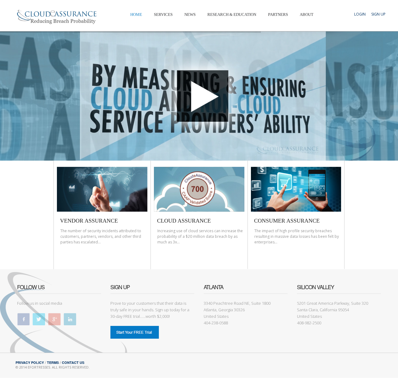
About (306, 14)
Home (136, 14)
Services (163, 14)
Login (360, 14)
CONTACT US (73, 362)
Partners (278, 14)
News (190, 14)
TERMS (53, 362)
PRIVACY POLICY (30, 362)
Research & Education (231, 14)
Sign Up (378, 14)
